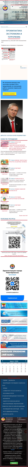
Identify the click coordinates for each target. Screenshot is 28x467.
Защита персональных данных (11, 401)
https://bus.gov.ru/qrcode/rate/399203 (14, 255)
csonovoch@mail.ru (23, 19)
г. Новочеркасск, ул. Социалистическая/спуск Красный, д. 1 (19, 16)
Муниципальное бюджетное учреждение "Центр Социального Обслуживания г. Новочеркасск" (15, 2)
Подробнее (4, 148)
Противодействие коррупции (11, 409)
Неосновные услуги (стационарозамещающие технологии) (13, 395)
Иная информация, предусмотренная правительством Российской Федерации (13, 405)
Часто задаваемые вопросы (10, 411)
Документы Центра (8, 414)
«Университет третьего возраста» (12, 390)
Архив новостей (23, 215)
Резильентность (19, 178)
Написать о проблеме (9, 94)
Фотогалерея (6, 398)
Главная (5, 380)
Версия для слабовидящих (23, 7)
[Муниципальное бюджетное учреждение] (5, 10)
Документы (12, 380)
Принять (14, 463)
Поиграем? (18, 168)
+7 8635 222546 (19, 12)
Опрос (22, 409)
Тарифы (5, 388)
